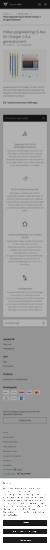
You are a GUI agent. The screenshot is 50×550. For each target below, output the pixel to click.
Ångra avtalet (25, 420)
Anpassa (25, 522)
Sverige (19, 469)
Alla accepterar (25, 540)
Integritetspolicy (10, 515)
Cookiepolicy (32, 512)
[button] (25, 118)
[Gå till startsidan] (5, 4)
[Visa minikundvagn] (39, 4)
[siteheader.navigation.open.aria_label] (45, 4)
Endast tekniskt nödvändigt (25, 531)
